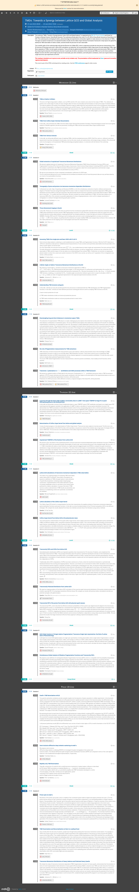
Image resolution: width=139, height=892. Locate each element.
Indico (20, 889)
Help (67, 889)
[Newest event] (22, 12)
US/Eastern (106, 13)
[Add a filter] (30, 12)
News (65, 8)
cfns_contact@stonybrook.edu (45, 68)
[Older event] (10, 12)
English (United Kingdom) (122, 13)
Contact (71, 889)
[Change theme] (40, 12)
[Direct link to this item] (79, 82)
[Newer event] (18, 12)
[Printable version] (26, 12)
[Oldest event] (7, 12)
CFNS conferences (80, 63)
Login (135, 13)
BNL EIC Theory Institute (97, 35)
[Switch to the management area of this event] (46, 12)
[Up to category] (14, 12)
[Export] (35, 12)
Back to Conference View (57, 13)
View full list (41, 76)
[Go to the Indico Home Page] (2, 12)
